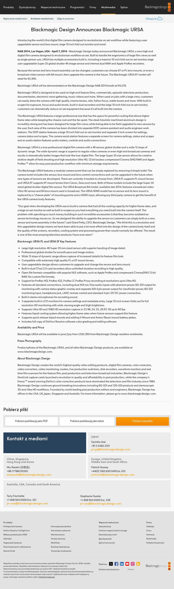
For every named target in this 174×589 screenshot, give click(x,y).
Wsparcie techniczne (53, 7)
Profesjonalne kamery (12, 526)
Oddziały (150, 526)
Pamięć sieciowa (58, 538)
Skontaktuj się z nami (108, 534)
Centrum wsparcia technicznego (113, 530)
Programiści (77, 7)
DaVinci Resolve (16, 530)
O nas (148, 530)
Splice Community (107, 542)
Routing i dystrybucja (60, 546)
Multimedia (108, 7)
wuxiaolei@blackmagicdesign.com (29, 474)
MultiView (55, 542)
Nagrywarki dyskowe (12, 542)
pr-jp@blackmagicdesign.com (110, 449)
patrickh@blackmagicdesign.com (112, 474)
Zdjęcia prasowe (65, 18)
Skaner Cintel (9, 551)
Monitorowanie (58, 534)
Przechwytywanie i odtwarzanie (17, 546)
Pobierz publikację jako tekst (87, 421)
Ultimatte (7, 538)
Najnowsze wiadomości (15, 18)
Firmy (93, 7)
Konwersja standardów (61, 526)
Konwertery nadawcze (60, 530)
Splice (124, 7)
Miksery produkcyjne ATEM (15, 534)
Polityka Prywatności (155, 542)
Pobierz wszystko (142, 421)
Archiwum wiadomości (42, 18)
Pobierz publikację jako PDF (31, 421)
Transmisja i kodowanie (61, 551)
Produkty (8, 7)
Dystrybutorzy (27, 7)
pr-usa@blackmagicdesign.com (27, 503)
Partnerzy (150, 534)
